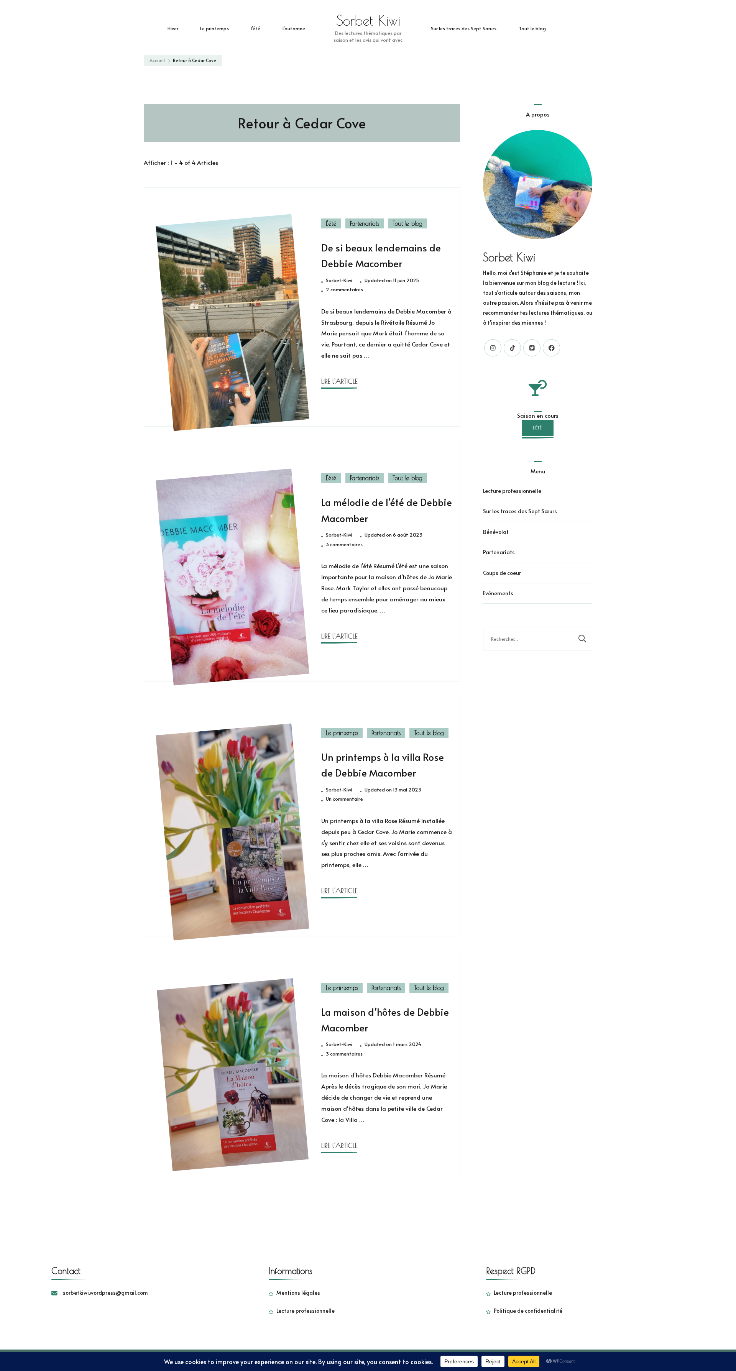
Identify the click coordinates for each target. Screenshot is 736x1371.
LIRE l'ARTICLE (339, 381)
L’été (255, 28)
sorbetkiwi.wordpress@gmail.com (105, 1292)
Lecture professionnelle (512, 490)
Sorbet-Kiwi (339, 280)
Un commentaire (344, 799)
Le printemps (214, 28)
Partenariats (364, 223)
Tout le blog (532, 28)
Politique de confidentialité (528, 1310)
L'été (331, 223)
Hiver (173, 28)
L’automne (294, 28)
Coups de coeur (502, 572)
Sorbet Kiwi (368, 20)
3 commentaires (344, 544)
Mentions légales (298, 1292)
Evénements (498, 593)
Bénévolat (496, 531)
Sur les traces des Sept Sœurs (463, 28)
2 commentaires (344, 290)
